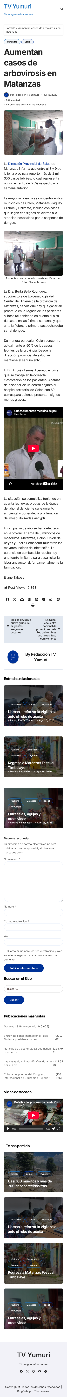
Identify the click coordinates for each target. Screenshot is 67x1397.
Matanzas (12, 41)
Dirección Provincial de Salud (29, 164)
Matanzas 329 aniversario (20, 1026)
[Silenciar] (53, 1128)
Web (6, 936)
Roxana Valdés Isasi (21, 822)
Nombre (10, 906)
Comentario (12, 859)
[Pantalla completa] (58, 1128)
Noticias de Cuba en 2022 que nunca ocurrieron (27, 1050)
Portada (10, 28)
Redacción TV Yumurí (22, 720)
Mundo (15, 1174)
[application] (33, 1115)
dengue (41, 104)
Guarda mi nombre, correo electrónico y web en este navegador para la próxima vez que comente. (33, 955)
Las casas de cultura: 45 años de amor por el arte (28, 1063)
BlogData (22, 1391)
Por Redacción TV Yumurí (24, 94)
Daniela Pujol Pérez (21, 771)
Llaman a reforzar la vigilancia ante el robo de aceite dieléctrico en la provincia (32, 716)
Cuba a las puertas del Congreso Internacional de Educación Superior (26, 1076)
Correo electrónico (16, 921)
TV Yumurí (17, 6)
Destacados (33, 749)
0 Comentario (13, 100)
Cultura (15, 749)
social (32, 704)
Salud (27, 41)
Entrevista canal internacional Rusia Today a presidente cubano (26, 1037)
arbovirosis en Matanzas (21, 104)
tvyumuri (47, 704)
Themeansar (41, 1391)
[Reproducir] (8, 1128)
